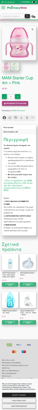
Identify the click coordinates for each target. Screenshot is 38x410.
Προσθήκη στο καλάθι (16, 103)
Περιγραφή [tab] (8, 127)
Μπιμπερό (21, 110)
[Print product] (21, 117)
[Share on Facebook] (4, 117)
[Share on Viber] (15, 117)
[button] (32, 29)
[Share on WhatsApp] (10, 117)
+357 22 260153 (9, 2)
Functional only (19, 400)
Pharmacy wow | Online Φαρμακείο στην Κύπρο (17, 7)
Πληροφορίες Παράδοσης (11, 362)
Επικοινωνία (6, 376)
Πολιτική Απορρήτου (9, 373)
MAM (14, 110)
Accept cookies (19, 395)
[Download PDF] (27, 117)
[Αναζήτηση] (27, 16)
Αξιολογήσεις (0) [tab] (11, 132)
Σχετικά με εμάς (8, 360)
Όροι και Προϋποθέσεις (10, 370)
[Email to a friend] (32, 117)
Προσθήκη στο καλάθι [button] (11, 284)
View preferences (19, 406)
